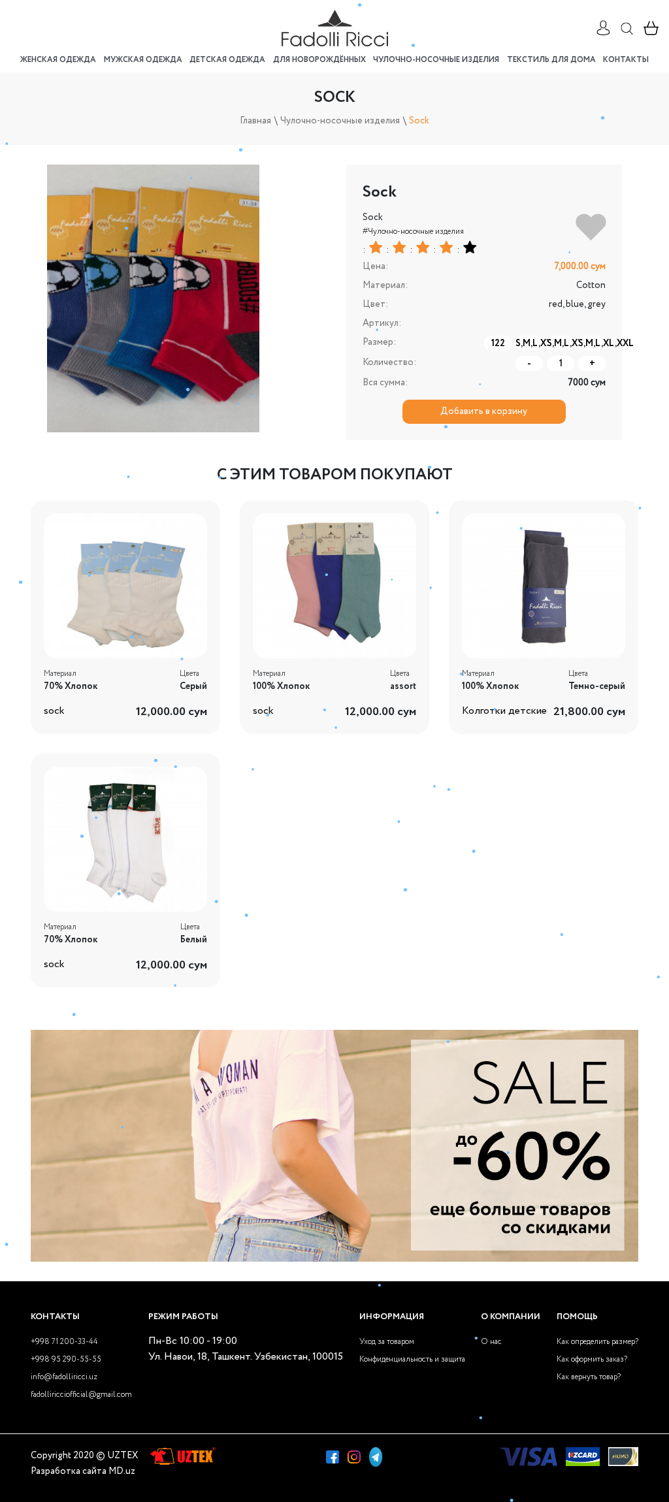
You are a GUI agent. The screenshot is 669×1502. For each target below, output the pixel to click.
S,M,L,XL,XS (560, 343)
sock (54, 710)
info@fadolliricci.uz (64, 1376)
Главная (255, 120)
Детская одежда (227, 59)
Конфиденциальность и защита (412, 1359)
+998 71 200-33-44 (64, 1341)
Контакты (626, 59)
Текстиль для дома (551, 59)
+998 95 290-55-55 (66, 1359)
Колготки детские (504, 710)
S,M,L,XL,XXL (592, 343)
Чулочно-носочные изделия (436, 59)
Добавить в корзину (483, 411)
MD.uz (121, 1471)
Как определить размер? (597, 1341)
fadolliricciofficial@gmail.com (81, 1394)
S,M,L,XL (529, 343)
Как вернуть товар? (589, 1376)
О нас (491, 1341)
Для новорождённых (319, 59)
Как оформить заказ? (592, 1359)
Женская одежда (58, 59)
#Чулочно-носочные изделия (413, 231)
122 (498, 343)
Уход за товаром (386, 1341)
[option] (153, 298)
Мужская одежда (143, 59)
